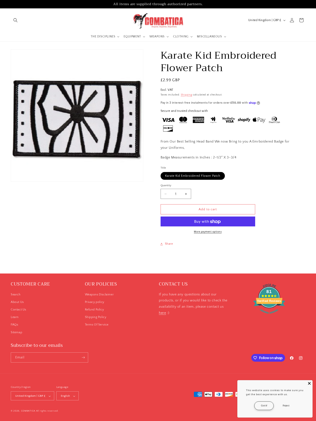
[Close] (309, 383)
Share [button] (169, 244)
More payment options (208, 231)
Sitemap (16, 332)
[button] (15, 20)
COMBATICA (28, 411)
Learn (15, 317)
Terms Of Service (97, 324)
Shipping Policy (95, 317)
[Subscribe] (83, 357)
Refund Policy (94, 309)
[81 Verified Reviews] (269, 316)
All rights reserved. (47, 411)
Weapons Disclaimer (99, 294)
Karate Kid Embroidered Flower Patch (192, 176)
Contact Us (18, 309)
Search (16, 294)
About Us (17, 302)
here (162, 313)
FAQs (14, 324)
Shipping (186, 94)
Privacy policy (94, 302)
